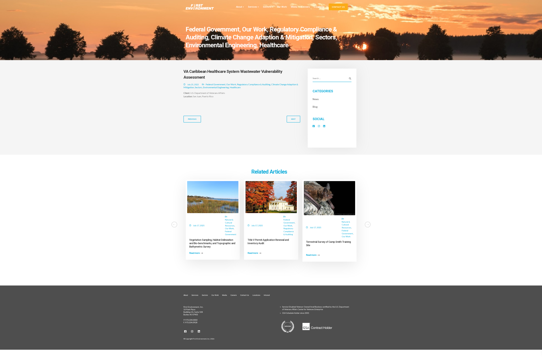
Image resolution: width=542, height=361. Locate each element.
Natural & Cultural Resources (229, 222)
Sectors (267, 7)
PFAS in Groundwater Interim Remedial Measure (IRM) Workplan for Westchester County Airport (386, 255)
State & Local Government (172, 219)
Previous (192, 119)
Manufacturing (114, 231)
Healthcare (274, 45)
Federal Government (212, 29)
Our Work (282, 7)
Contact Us (244, 295)
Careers (305, 7)
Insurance (404, 240)
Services (252, 7)
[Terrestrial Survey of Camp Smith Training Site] (329, 197)
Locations (319, 7)
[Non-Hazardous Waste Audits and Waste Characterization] (154, 196)
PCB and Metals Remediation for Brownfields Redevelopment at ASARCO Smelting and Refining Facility (94, 240)
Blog (315, 106)
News (316, 99)
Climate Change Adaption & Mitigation (261, 37)
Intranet (267, 295)
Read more (19, 253)
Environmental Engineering (221, 45)
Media (294, 7)
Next (293, 119)
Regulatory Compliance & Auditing (253, 84)
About (239, 7)
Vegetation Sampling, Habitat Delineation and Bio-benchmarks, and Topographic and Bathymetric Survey (212, 243)
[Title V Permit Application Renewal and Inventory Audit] (271, 196)
